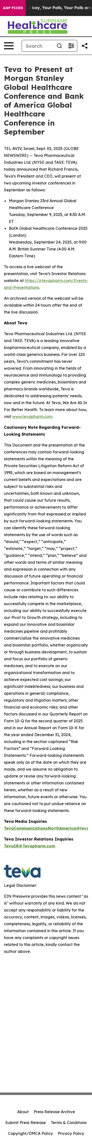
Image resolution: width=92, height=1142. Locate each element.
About (23, 1111)
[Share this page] (84, 46)
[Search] (59, 45)
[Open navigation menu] (9, 46)
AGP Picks (13, 8)
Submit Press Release (25, 1122)
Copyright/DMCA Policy (30, 1133)
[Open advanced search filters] (71, 45)
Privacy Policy (71, 1133)
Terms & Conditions (69, 1122)
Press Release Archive (54, 1111)
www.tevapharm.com (32, 416)
